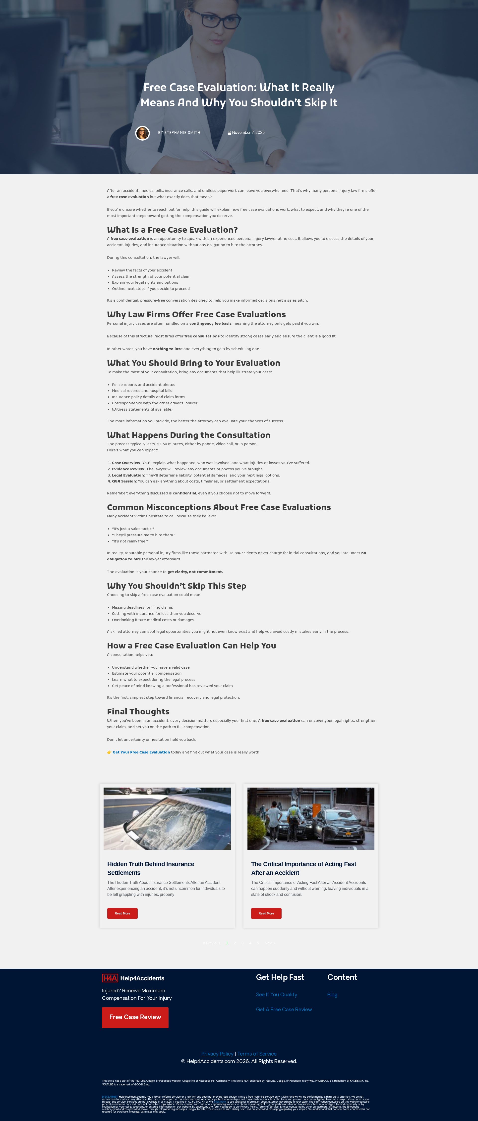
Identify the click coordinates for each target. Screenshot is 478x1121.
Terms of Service (257, 1054)
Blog (332, 995)
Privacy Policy (217, 1054)
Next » (270, 943)
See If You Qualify (276, 995)
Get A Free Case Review (284, 1010)
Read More (122, 913)
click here (220, 1102)
